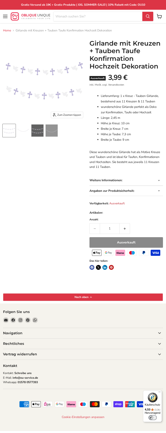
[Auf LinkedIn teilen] (104, 267)
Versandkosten (116, 84)
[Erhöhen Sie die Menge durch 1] (125, 228)
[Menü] (159, 392)
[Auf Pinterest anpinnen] (111, 267)
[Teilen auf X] (98, 267)
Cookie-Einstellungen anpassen (83, 417)
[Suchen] (147, 16)
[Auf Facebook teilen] (91, 267)
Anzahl (93, 219)
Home (7, 30)
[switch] (153, 417)
